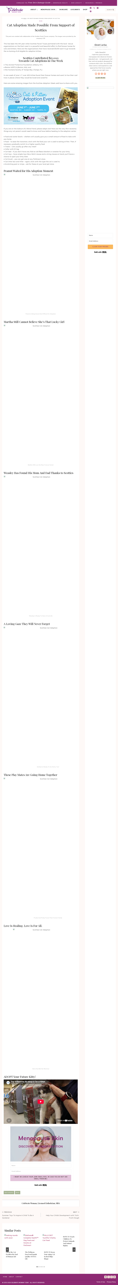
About (11, 1277)
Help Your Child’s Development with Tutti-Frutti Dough (62, 1215)
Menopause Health (60, 3)
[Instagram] (97, 8)
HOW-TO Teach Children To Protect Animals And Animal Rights (68, 1241)
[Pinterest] (90, 11)
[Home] (21, 18)
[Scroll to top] (113, 1280)
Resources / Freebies (94, 3)
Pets (40, 21)
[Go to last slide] (7, 1249)
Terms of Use (100, 1282)
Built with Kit (41, 1185)
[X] (108, 1277)
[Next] (74, 1249)
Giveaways (75, 10)
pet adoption (9, 1192)
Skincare (63, 10)
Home (5, 1277)
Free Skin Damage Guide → (40, 3)
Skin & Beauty (76, 3)
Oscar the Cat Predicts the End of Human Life (12, 1254)
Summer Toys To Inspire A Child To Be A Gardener (18, 1215)
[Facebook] (90, 8)
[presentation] (12, 1242)
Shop (85, 10)
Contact (19, 1277)
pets (17, 1192)
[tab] (37, 1266)
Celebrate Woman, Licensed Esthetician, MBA (41, 1203)
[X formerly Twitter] (94, 8)
